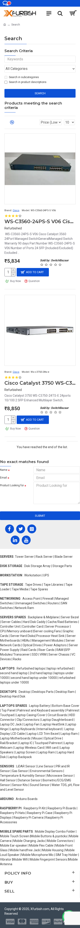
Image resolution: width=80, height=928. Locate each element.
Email (3, 477)
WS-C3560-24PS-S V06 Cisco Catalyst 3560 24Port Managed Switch (40, 222)
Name (3, 469)
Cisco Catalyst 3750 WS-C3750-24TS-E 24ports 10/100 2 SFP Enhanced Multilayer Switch (40, 383)
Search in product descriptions (27, 82)
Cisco (16, 210)
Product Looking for (12, 485)
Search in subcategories (24, 77)
